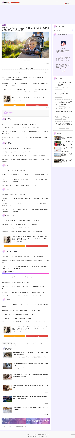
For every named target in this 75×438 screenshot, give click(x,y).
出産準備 (9, 345)
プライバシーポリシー (29, 434)
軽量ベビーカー (19, 345)
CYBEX (21, 343)
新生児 (14, 345)
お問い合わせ (47, 434)
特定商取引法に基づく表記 (39, 434)
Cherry (63, 48)
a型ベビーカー (16, 343)
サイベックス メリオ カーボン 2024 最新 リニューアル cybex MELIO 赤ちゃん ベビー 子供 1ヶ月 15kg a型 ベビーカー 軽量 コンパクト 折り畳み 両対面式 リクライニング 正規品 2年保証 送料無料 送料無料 (30, 97)
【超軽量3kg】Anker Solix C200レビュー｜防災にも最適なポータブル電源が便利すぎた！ (63, 113)
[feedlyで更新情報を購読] (62, 71)
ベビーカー (38, 343)
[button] (72, 30)
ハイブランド (33, 343)
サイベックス (26, 343)
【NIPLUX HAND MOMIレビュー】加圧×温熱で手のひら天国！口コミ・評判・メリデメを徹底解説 (63, 84)
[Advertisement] (37, 14)
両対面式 (4, 345)
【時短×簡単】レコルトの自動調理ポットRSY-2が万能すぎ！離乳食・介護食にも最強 (63, 124)
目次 (8, 113)
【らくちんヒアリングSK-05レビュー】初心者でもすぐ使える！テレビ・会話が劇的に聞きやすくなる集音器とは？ (63, 102)
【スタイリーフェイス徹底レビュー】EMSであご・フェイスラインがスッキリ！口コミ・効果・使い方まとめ (62, 93)
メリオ (43, 343)
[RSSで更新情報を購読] (64, 71)
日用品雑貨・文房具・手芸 (7, 343)
